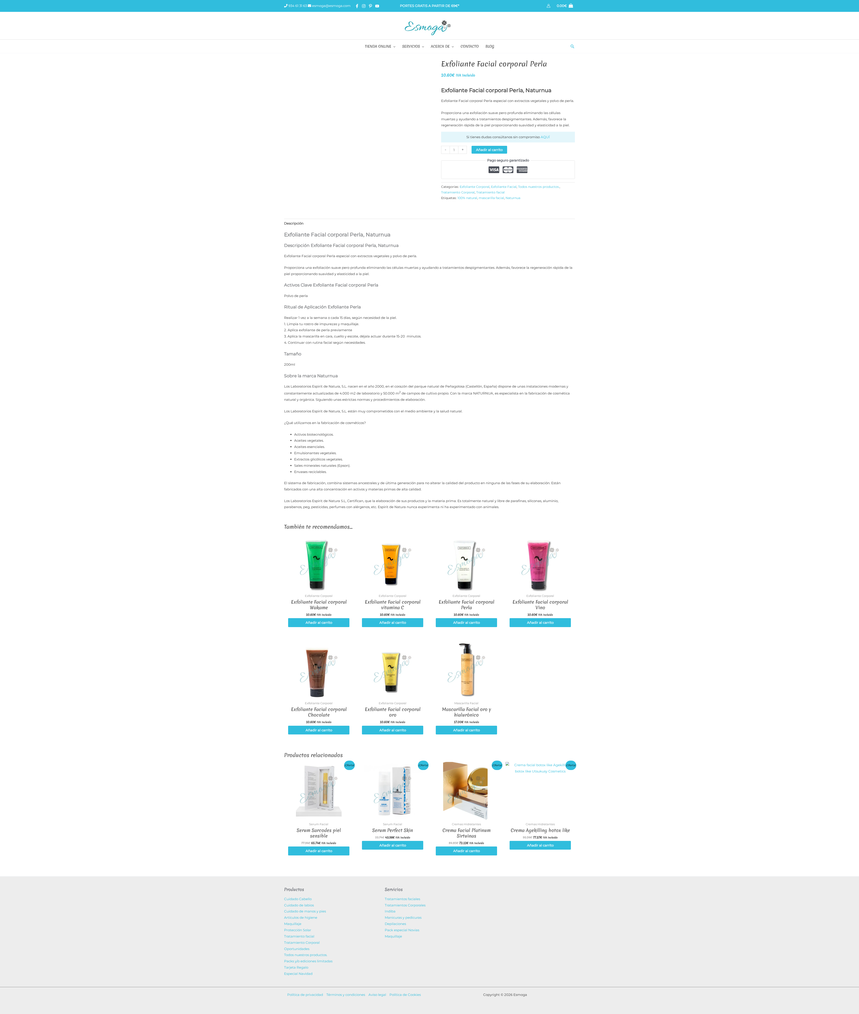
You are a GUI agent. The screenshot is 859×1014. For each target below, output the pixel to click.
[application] (393, 46)
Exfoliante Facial (504, 187)
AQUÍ (545, 137)
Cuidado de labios (299, 905)
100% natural (467, 198)
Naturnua (513, 198)
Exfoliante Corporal (474, 187)
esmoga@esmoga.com (331, 6)
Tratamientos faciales (402, 899)
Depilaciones (395, 924)
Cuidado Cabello (298, 899)
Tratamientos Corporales (405, 905)
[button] (572, 46)
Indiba (390, 911)
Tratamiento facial (490, 192)
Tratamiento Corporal (458, 192)
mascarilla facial (491, 198)
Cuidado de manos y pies (305, 911)
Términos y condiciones (345, 995)
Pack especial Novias (402, 930)
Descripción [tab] (294, 223)
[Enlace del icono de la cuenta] (548, 6)
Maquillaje (292, 924)
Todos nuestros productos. (538, 187)
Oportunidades (296, 949)
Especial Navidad (298, 974)
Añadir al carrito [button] (319, 622)
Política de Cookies (405, 995)
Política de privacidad (305, 995)
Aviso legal (377, 995)
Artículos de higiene (300, 917)
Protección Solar (297, 930)
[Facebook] (357, 6)
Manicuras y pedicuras (403, 917)
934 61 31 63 (297, 6)
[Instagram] (364, 6)
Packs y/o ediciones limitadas (308, 961)
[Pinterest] (370, 6)
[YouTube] (377, 6)
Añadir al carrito (489, 150)
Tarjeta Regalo (296, 967)
